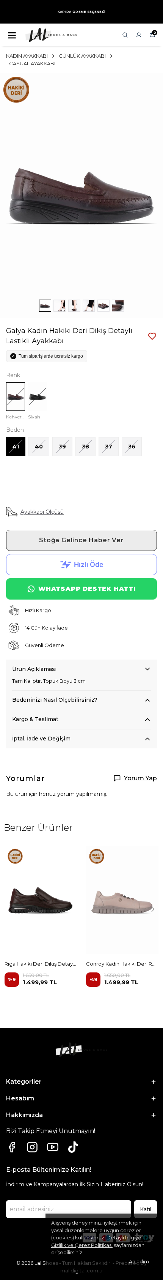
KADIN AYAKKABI (27, 56)
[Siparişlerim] (139, 35)
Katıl (145, 1209)
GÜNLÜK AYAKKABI (82, 56)
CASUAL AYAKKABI (32, 63)
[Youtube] (52, 1147)
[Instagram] (32, 1147)
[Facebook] (11, 1147)
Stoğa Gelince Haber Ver (81, 540)
